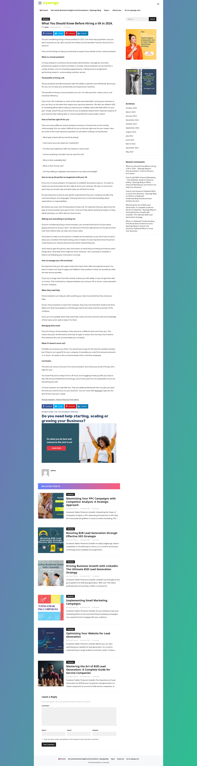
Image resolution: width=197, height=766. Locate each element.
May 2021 (130, 152)
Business (46, 19)
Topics (113, 759)
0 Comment (67, 27)
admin (46, 27)
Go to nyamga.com (132, 759)
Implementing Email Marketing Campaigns (86, 602)
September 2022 (132, 128)
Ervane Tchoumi (73, 509)
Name (44, 730)
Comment (46, 706)
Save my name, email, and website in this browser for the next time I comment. (71, 739)
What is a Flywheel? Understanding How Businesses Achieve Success (139, 198)
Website (95, 730)
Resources (120, 759)
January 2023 (131, 116)
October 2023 (131, 108)
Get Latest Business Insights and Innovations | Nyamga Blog (88, 759)
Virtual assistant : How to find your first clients (60, 399)
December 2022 (132, 120)
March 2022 (131, 144)
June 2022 (130, 140)
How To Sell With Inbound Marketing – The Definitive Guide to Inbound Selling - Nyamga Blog (140, 180)
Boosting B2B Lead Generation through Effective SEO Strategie (91, 534)
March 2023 (131, 112)
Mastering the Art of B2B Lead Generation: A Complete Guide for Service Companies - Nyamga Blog (140, 207)
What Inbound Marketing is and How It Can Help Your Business (141, 184)
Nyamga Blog (97, 762)
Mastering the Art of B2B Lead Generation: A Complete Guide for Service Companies (88, 669)
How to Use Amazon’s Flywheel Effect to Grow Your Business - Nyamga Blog (141, 192)
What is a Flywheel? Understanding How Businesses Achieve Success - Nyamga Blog (140, 223)
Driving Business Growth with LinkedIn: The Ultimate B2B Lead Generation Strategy (92, 569)
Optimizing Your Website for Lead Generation (88, 635)
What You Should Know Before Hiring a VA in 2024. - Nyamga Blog (141, 167)
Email (69, 730)
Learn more (56, 448)
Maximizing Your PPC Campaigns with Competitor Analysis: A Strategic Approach (91, 502)
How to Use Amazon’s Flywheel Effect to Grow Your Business (139, 228)
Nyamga (98, 390)
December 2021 (132, 148)
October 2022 (131, 124)
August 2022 (131, 132)
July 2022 (129, 136)
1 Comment (95, 576)
